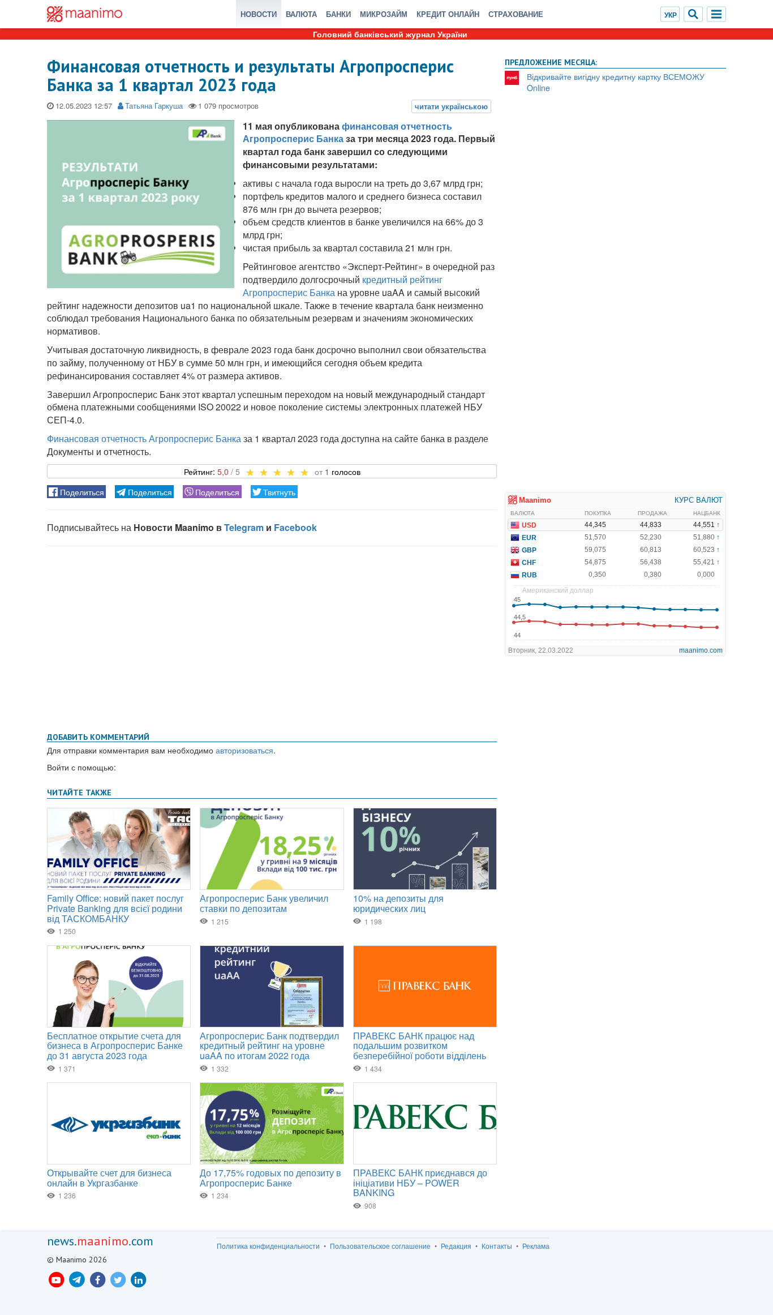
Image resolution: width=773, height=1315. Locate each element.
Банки (338, 13)
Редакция (456, 1245)
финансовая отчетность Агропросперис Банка (347, 132)
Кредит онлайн (447, 13)
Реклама (535, 1245)
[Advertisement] (272, 637)
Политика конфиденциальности (268, 1245)
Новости (259, 13)
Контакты (497, 1245)
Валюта (301, 13)
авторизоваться (244, 750)
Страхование (515, 13)
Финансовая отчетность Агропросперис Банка (144, 438)
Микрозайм (383, 13)
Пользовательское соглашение (380, 1245)
